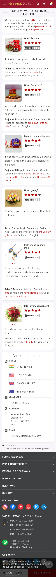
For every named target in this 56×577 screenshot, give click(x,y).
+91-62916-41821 (23, 534)
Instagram (5, 507)
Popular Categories (14, 464)
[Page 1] (12, 263)
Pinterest (20, 507)
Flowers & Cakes (12, 457)
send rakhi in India (35, 173)
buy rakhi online (17, 177)
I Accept (10, 573)
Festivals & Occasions (16, 471)
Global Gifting (11, 478)
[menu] (5, 4)
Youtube (28, 507)
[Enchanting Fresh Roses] (13, 206)
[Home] (3, 446)
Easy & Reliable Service (37, 136)
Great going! (31, 190)
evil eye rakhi (36, 29)
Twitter (36, 507)
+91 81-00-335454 (19, 541)
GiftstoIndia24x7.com (20, 4)
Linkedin (44, 507)
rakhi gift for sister (33, 293)
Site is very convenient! (36, 306)
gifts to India (32, 72)
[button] (3, 353)
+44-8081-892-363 (24, 525)
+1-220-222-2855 (25, 520)
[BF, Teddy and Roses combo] (13, 54)
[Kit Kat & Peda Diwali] (13, 101)
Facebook (13, 507)
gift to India (27, 342)
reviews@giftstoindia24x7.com (26, 436)
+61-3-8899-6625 (25, 529)
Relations (8, 486)
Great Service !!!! (33, 85)
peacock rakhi (43, 26)
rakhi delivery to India (15, 296)
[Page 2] (14, 263)
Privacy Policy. (33, 567)
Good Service (31, 38)
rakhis (33, 20)
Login (44, 4)
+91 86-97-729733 (19, 544)
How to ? (7, 493)
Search (38, 4)
